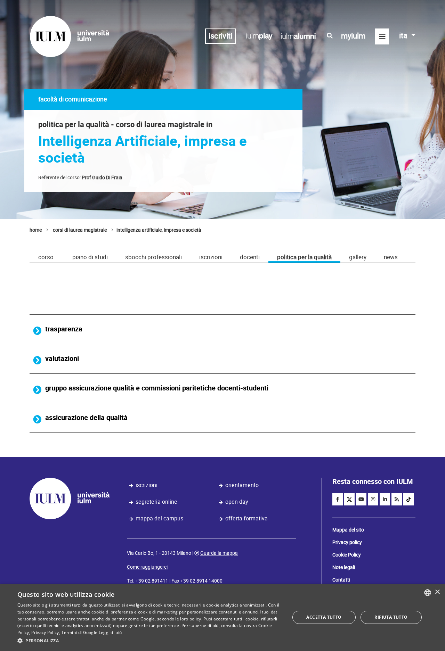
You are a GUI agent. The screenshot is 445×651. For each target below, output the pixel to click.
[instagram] (373, 499)
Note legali (343, 567)
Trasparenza (63, 329)
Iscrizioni (210, 257)
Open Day (236, 502)
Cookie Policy (346, 554)
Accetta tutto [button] (323, 617)
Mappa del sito (348, 529)
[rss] (396, 499)
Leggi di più (110, 632)
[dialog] (222, 617)
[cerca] (330, 36)
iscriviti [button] (220, 36)
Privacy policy (347, 542)
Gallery (357, 257)
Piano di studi (90, 257)
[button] (149, 641)
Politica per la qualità (304, 257)
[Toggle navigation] (382, 36)
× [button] (437, 592)
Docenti (250, 257)
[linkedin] (385, 499)
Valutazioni (62, 359)
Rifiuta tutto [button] (390, 617)
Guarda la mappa (219, 553)
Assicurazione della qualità (86, 418)
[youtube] (361, 499)
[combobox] (427, 592)
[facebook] (337, 499)
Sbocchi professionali (153, 257)
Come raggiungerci (147, 566)
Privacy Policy (45, 632)
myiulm (353, 36)
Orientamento (242, 485)
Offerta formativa (246, 518)
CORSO (46, 257)
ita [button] (404, 35)
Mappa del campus (159, 518)
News (391, 257)
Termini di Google (79, 632)
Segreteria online (156, 502)
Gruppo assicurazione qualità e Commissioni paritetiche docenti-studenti (156, 388)
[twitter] (349, 499)
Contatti (341, 579)
